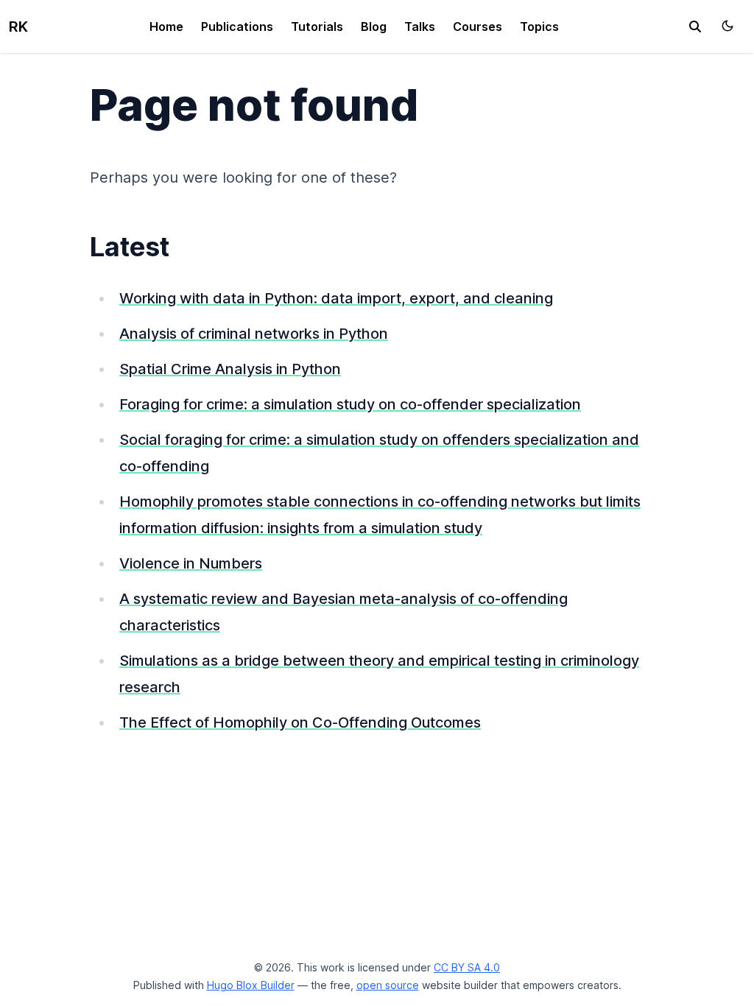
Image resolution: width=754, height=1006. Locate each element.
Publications (237, 26)
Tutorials (317, 26)
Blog (374, 26)
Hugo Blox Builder (251, 985)
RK (18, 26)
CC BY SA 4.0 (467, 967)
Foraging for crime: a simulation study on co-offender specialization (350, 404)
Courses (477, 26)
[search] (695, 26)
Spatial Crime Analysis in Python (230, 369)
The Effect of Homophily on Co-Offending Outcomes (300, 722)
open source (387, 985)
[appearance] (727, 25)
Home (166, 26)
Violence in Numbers (190, 563)
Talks (419, 26)
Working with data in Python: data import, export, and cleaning (336, 298)
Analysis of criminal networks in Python (253, 333)
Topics (539, 26)
